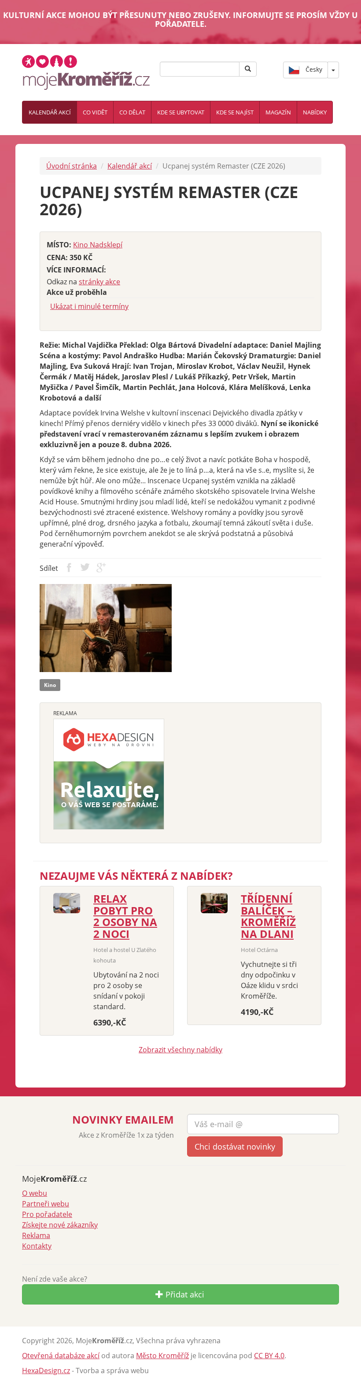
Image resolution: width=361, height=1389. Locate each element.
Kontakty (37, 1246)
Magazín (278, 112)
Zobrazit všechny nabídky (180, 1050)
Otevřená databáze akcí (60, 1355)
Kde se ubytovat (180, 112)
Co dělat (132, 112)
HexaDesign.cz (46, 1370)
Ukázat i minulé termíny (89, 306)
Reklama (36, 1235)
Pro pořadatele (47, 1214)
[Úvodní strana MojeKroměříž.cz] (86, 71)
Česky (313, 69)
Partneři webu (45, 1204)
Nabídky (315, 112)
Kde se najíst (235, 112)
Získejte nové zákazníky (60, 1225)
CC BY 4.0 (269, 1355)
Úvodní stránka (71, 166)
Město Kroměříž (162, 1355)
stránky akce (99, 282)
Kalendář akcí (50, 112)
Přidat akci (183, 1294)
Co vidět (95, 112)
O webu (34, 1193)
